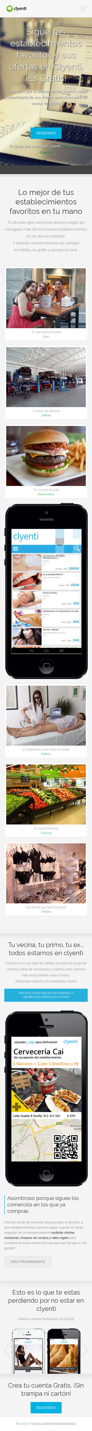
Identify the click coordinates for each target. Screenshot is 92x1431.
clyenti (24, 1423)
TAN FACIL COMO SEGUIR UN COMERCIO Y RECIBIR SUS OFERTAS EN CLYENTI (46, 995)
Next (84, 1350)
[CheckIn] (16, 8)
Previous (7, 1350)
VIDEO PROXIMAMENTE (27, 1262)
